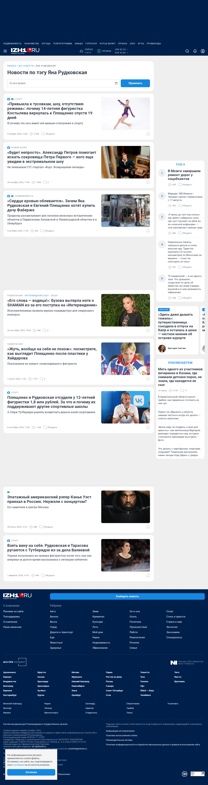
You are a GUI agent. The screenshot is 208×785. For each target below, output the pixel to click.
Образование (100, 647)
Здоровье (55, 647)
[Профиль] (203, 51)
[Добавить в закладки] (148, 134)
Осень (133, 616)
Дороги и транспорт (61, 632)
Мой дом (97, 632)
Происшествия (138, 627)
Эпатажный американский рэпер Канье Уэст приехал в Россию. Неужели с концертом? (49, 499)
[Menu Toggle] (5, 51)
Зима (95, 611)
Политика (135, 621)
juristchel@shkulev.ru (77, 749)
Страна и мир (174, 621)
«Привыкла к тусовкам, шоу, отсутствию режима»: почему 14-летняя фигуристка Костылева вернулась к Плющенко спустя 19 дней (49, 111)
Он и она (135, 611)
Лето (95, 627)
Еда (52, 637)
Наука (95, 637)
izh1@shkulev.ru (39, 746)
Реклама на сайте (13, 611)
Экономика (173, 632)
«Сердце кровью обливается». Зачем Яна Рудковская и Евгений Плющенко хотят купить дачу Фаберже (51, 205)
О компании (10, 621)
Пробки (122, 43)
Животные (56, 642)
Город (53, 627)
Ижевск (11, 66)
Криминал (98, 616)
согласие (18, 764)
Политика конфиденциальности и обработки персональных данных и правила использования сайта (153, 745)
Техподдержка (11, 616)
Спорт (169, 611)
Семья (133, 647)
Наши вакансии (12, 627)
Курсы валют (108, 43)
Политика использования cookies (121, 735)
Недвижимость (12, 43)
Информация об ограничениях (120, 731)
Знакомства (31, 43)
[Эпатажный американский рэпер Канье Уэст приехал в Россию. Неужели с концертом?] (125, 507)
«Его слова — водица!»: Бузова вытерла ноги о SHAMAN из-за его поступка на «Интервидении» (52, 302)
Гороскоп (91, 43)
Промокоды (154, 43)
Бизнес (54, 616)
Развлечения (137, 637)
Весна (53, 621)
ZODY (132, 43)
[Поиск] (187, 51)
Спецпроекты (174, 637)
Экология (171, 627)
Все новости (26, 66)
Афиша (79, 43)
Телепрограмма (62, 43)
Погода (46, 43)
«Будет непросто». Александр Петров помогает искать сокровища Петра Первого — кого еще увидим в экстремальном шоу (51, 157)
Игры (141, 43)
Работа (134, 632)
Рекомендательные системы (119, 740)
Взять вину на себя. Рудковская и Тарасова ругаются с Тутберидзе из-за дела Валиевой (48, 547)
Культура (97, 621)
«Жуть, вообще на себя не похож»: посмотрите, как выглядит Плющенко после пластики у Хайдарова (52, 353)
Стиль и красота (175, 616)
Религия (134, 642)
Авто (53, 611)
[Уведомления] (195, 51)
